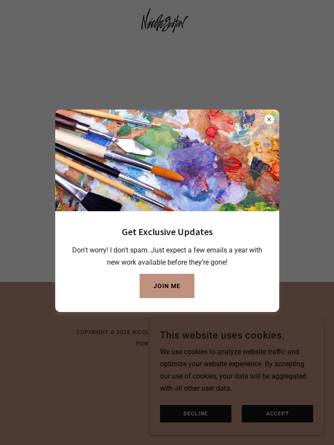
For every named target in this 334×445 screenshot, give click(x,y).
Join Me (167, 285)
